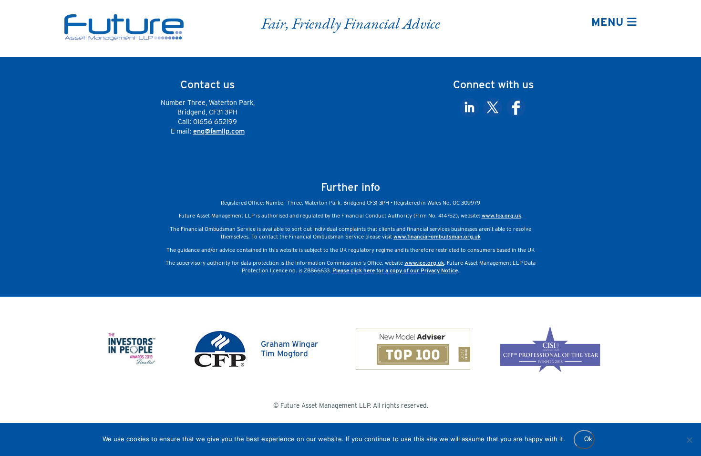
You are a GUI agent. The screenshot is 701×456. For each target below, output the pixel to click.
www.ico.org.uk (424, 262)
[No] (689, 440)
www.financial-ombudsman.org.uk (437, 236)
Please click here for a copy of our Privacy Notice (395, 270)
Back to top (659, 434)
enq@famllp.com (219, 131)
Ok (588, 439)
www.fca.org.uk (501, 215)
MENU (609, 21)
